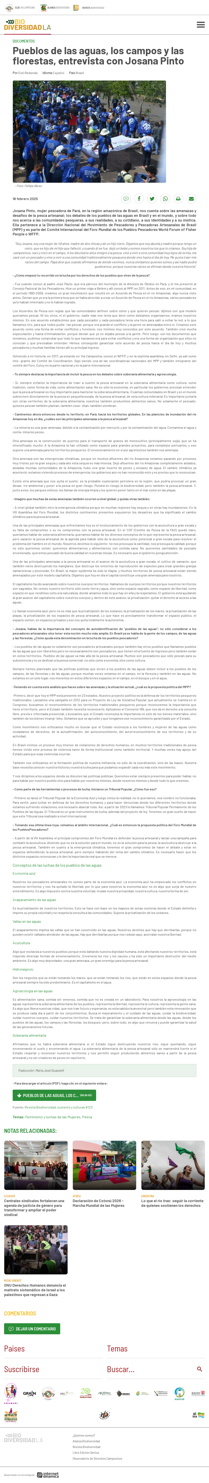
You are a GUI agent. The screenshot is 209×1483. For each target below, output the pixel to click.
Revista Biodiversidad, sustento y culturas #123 (58, 1107)
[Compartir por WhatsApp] (165, 199)
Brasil (80, 73)
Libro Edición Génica (86, 1452)
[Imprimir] (178, 199)
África (77, 1196)
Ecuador (9, 1196)
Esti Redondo (28, 73)
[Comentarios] (126, 199)
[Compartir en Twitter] (152, 199)
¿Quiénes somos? (84, 1435)
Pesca (87, 1117)
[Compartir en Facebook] (139, 199)
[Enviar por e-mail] (191, 199)
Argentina (147, 1196)
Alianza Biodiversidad (86, 1441)
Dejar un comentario (35, 1328)
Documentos (24, 40)
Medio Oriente (12, 1280)
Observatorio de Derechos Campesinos (97, 1458)
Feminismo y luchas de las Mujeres (52, 1117)
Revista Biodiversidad (86, 1447)
